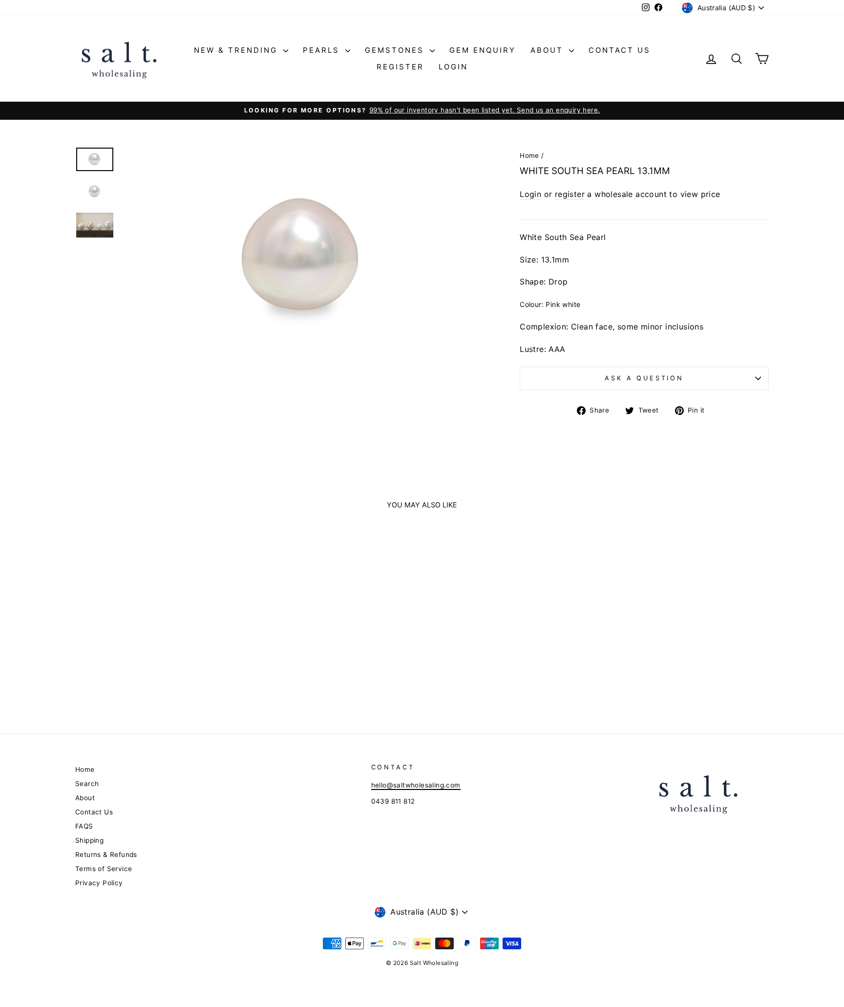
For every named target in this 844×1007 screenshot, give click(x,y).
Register (400, 66)
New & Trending (237, 50)
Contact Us (620, 50)
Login (453, 66)
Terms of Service (103, 869)
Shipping (89, 840)
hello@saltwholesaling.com (416, 785)
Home (529, 155)
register (570, 194)
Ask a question (644, 378)
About (548, 50)
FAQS (84, 826)
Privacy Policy (99, 883)
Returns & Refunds (106, 854)
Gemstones (396, 50)
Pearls (323, 50)
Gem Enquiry (482, 50)
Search (87, 784)
